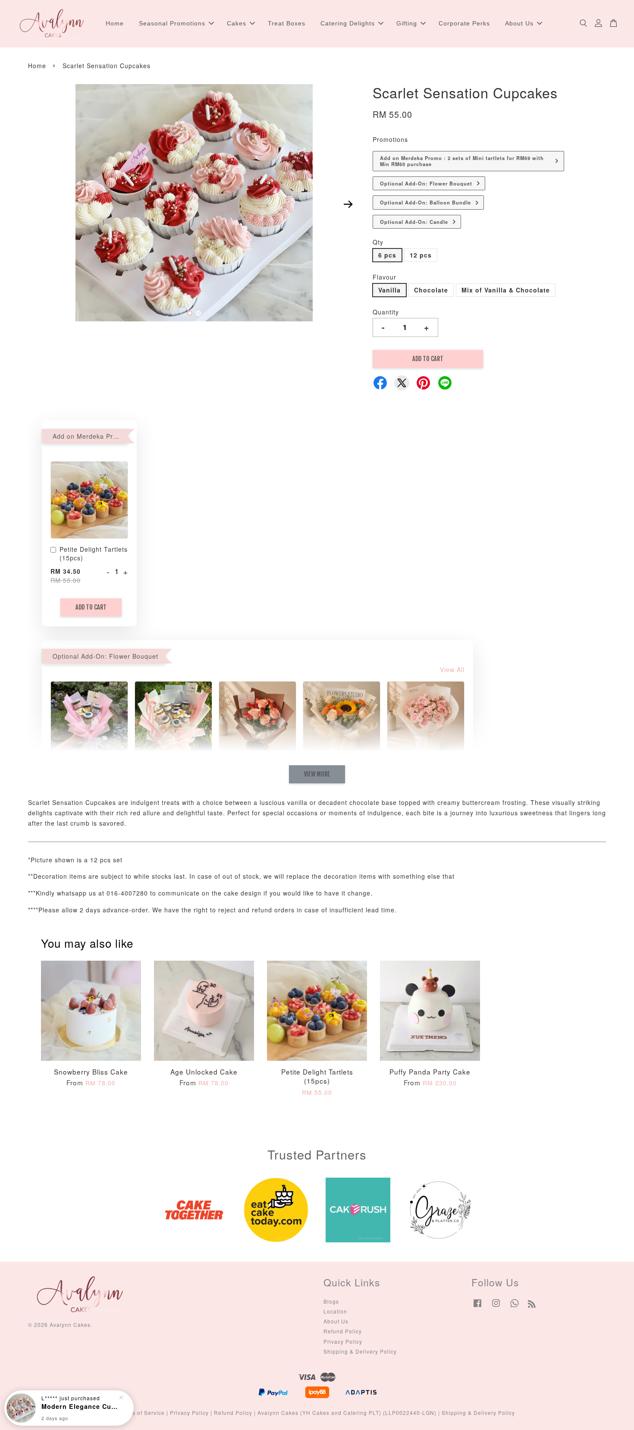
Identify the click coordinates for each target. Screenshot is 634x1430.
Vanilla (389, 290)
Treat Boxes (286, 23)
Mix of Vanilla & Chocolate (505, 290)
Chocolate (431, 290)
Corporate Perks (464, 23)
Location (335, 1311)
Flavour (384, 277)
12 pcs (421, 255)
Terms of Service (142, 1412)
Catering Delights (347, 23)
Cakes (236, 23)
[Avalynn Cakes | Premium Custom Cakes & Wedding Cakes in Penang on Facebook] (477, 1307)
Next (348, 204)
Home (115, 23)
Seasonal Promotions (172, 23)
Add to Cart (91, 607)
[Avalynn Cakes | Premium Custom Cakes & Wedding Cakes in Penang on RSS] (532, 1305)
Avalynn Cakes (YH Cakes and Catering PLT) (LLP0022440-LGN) (346, 1412)
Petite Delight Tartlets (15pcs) (94, 553)
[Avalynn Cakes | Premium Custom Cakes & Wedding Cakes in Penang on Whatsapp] (514, 1307)
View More (317, 774)
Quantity (386, 312)
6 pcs (387, 255)
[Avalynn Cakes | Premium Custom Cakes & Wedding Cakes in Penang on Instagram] (496, 1307)
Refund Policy (342, 1331)
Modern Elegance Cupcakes (79, 1406)
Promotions (390, 139)
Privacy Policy (342, 1341)
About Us (519, 23)
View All (452, 669)
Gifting (406, 23)
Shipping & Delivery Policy (360, 1351)
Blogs (331, 1301)
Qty (378, 242)
